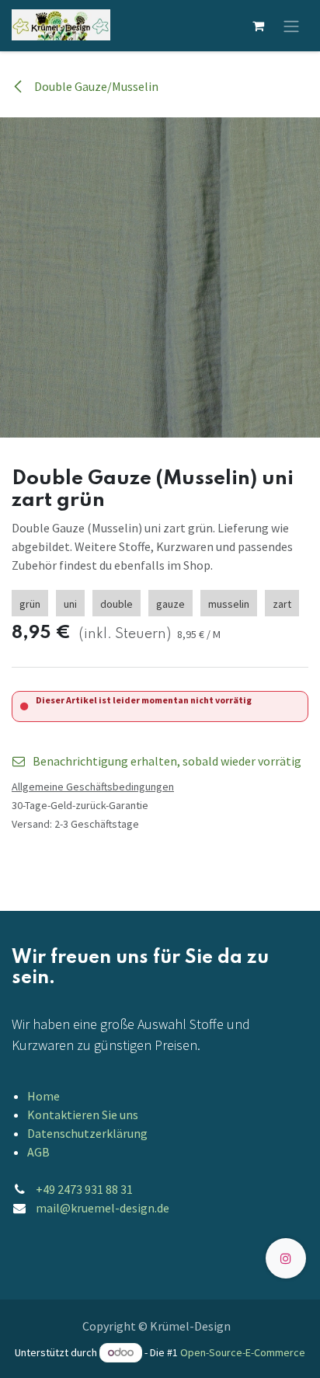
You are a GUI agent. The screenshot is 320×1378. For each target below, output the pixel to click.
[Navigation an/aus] (291, 26)
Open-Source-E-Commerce (242, 1352)
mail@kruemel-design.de (102, 1208)
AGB (38, 1152)
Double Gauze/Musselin (95, 86)
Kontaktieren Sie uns (82, 1114)
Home (43, 1096)
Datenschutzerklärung (87, 1133)
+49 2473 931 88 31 (84, 1189)
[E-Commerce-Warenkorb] (258, 25)
